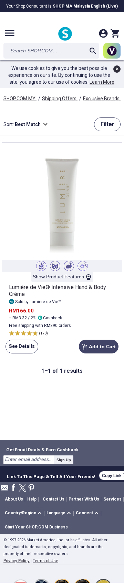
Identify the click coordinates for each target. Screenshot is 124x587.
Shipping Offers (60, 98)
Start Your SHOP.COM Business (36, 527)
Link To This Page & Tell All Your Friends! (51, 475)
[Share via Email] (4, 489)
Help (32, 499)
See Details (20, 348)
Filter (107, 124)
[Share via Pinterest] (31, 488)
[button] (24, 513)
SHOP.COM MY (20, 98)
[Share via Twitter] (22, 488)
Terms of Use (45, 560)
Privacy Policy (16, 560)
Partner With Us (84, 499)
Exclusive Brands (102, 98)
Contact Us (53, 499)
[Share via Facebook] (13, 488)
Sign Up (63, 460)
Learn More (102, 82)
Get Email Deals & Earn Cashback (42, 449)
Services (112, 499)
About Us (14, 499)
